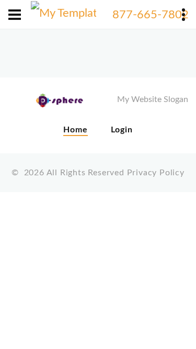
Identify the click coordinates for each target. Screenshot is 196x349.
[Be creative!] (63, 14)
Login (122, 130)
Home (75, 130)
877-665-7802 (150, 14)
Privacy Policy (156, 172)
